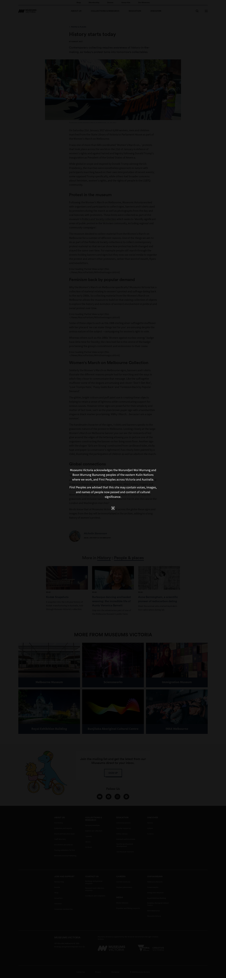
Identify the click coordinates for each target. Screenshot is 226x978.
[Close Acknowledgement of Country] (113, 508)
